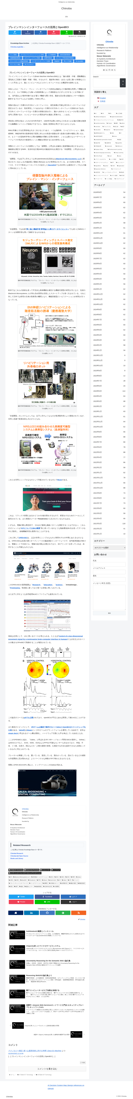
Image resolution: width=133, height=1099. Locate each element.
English (103, 98)
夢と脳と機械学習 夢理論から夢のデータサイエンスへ (47, 229)
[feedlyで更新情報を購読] (62, 913)
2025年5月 (109, 269)
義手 (16, 886)
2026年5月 (109, 208)
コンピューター (46, 870)
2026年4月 (109, 213)
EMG (62, 877)
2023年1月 (109, 411)
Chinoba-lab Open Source (19, 856)
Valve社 (22, 730)
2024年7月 (109, 320)
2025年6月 (109, 264)
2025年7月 (109, 258)
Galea (79, 877)
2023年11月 (109, 360)
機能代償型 (73, 883)
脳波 (21, 886)
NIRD (11, 880)
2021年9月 (109, 493)
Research (36, 585)
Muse (59, 480)
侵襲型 (46, 883)
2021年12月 (109, 478)
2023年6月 (109, 386)
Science (59, 585)
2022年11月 (109, 422)
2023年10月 (109, 366)
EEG (57, 877)
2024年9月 (109, 309)
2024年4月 (109, 335)
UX (59, 880)
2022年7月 (109, 442)
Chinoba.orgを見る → (18, 47)
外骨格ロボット (54, 883)
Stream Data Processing (32, 870)
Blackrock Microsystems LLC (22, 877)
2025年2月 (109, 284)
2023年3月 (109, 401)
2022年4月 (109, 457)
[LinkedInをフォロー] (31, 913)
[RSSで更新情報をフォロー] (78, 913)
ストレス (76, 880)
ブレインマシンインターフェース (19, 883)
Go (123, 82)
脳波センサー (29, 886)
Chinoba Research (17, 853)
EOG (67, 877)
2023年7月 (109, 381)
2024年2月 (109, 345)
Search (96, 77)
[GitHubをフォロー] (47, 913)
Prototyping (15, 588)
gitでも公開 (28, 718)
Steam (29, 730)
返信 (83, 1062)
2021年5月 (109, 513)
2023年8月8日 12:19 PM (15, 1053)
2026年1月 (109, 228)
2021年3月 (109, 524)
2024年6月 (109, 325)
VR (70, 880)
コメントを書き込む (47, 1069)
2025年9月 (109, 248)
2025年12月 (109, 233)
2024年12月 (109, 294)
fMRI (73, 877)
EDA (51, 877)
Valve (64, 880)
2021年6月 (109, 508)
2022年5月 (109, 452)
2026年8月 (109, 192)
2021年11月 (109, 483)
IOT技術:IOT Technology (16, 870)
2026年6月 (109, 202)
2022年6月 (109, 447)
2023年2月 (109, 406)
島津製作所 (64, 883)
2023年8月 (109, 376)
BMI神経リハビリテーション (40, 877)
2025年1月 (109, 289)
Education (48, 585)
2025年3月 (109, 279)
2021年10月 (109, 488)
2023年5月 (109, 391)
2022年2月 (109, 467)
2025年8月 (109, 253)
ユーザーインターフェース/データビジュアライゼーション (25, 873)
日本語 (102, 101)
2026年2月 (109, 223)
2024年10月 (109, 304)
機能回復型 (82, 883)
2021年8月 (109, 498)
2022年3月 (109, 462)
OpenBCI (24, 880)
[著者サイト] (15, 913)
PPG (39, 880)
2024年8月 (109, 315)
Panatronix (32, 880)
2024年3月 (109, 340)
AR (11, 877)
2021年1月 (109, 534)
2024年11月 (109, 299)
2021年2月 (109, 529)
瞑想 (11, 886)
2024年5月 (109, 330)
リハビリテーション (35, 883)
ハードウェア (56, 870)
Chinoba (109, 41)
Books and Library (17, 858)
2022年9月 (109, 432)
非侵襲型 (56, 886)
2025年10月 (109, 243)
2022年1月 (109, 473)
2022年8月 (109, 437)
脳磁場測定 (39, 886)
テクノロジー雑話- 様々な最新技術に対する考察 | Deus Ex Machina (34, 1051)
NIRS (17, 880)
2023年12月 (109, 355)
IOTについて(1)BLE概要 (30, 528)
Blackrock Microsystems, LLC (68, 159)
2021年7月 (109, 503)
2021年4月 (109, 518)
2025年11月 (109, 238)
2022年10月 (109, 427)
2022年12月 (109, 417)
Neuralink (52, 165)
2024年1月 (109, 350)
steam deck (13, 733)
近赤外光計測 (48, 886)
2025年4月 (109, 274)
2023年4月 (109, 396)
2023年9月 (109, 371)
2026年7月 (109, 197)
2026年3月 (109, 218)
